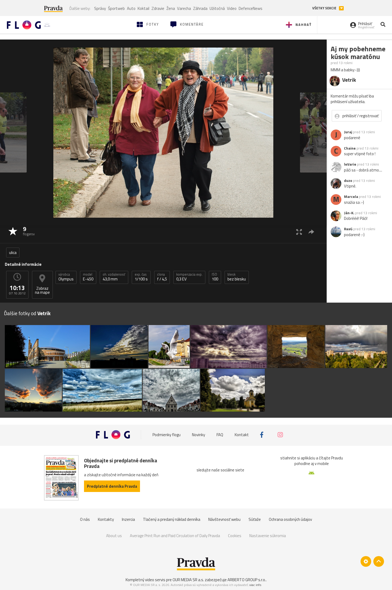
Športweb (116, 8)
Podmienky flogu (167, 435)
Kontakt (242, 435)
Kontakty (106, 519)
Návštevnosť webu (224, 519)
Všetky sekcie (324, 8)
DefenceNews (250, 8)
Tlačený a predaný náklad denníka (171, 519)
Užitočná (217, 8)
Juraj (348, 132)
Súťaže (255, 519)
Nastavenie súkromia (267, 535)
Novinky (198, 435)
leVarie (350, 164)
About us (114, 535)
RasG (348, 229)
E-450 (88, 277)
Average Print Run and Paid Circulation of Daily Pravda (175, 535)
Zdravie (157, 8)
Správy (100, 8)
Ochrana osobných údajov (290, 519)
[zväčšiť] (299, 232)
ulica (13, 252)
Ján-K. (349, 213)
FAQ (220, 435)
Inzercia (128, 519)
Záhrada (200, 8)
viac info (255, 584)
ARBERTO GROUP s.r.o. (246, 580)
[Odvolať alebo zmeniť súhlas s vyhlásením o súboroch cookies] (366, 561)
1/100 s (141, 277)
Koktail (143, 8)
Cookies (234, 535)
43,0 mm (114, 277)
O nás (85, 519)
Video (232, 8)
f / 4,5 (162, 277)
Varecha (184, 8)
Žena (170, 8)
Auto (131, 8)
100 (215, 277)
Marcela (351, 196)
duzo (348, 180)
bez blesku (236, 277)
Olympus (66, 277)
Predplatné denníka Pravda (112, 486)
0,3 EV (189, 277)
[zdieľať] (311, 232)
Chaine (350, 148)
